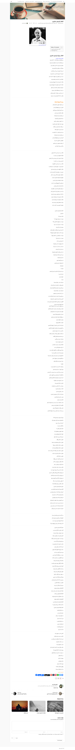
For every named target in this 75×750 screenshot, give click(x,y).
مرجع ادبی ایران (58, 6)
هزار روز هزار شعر (60, 23)
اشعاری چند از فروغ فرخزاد (59, 713)
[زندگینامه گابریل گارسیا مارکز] (14, 693)
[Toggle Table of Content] (61, 47)
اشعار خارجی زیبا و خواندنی (29, 1)
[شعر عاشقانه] (20, 706)
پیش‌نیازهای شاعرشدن (38, 1)
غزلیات (46, 23)
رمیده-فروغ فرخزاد (54, 50)
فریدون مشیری (43, 23)
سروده (53, 23)
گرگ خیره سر (39, 23)
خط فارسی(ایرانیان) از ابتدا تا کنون (52, 694)
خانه (63, 1)
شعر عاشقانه (26, 713)
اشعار (54, 23)
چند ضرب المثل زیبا (21, 1)
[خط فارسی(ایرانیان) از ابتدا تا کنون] (60, 693)
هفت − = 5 (14, 738)
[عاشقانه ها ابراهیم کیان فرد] (37, 706)
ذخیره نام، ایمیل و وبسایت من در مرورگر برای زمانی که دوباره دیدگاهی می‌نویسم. (50, 734)
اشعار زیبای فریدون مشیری (56, 49)
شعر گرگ (50, 23)
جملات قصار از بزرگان (46, 1)
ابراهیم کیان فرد (24, 23)
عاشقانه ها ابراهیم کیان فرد (41, 713)
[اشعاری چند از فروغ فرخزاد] (55, 706)
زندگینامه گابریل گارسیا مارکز (21, 694)
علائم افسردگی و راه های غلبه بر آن (56, 1)
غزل (48, 23)
